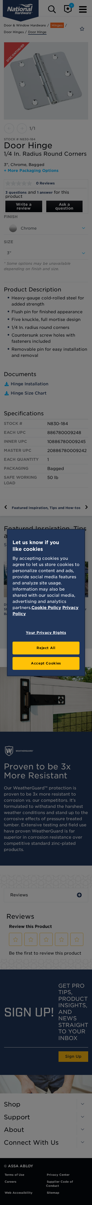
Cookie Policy (46, 607)
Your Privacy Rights (46, 633)
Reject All (46, 648)
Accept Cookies (46, 663)
